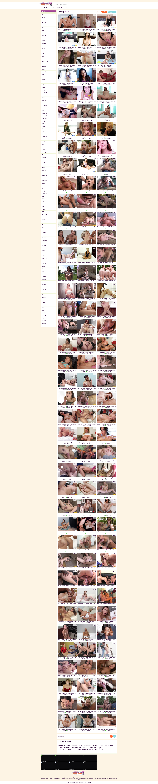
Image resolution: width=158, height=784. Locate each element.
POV (43, 58)
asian (90, 751)
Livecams (61, 7)
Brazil (43, 292)
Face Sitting (44, 193)
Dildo (43, 144)
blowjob (85, 747)
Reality (43, 97)
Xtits (84, 48)
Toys (43, 103)
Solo (43, 74)
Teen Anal (44, 118)
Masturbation (45, 61)
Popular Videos (44, 1)
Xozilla (83, 30)
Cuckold (44, 261)
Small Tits (44, 71)
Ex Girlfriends (45, 248)
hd (60, 747)
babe (111, 749)
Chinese (44, 323)
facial (101, 749)
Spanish (44, 250)
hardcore (74, 745)
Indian (43, 255)
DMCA (89, 782)
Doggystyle (44, 115)
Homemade (44, 77)
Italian (43, 294)
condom (69, 749)
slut (63, 749)
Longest (113, 11)
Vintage (44, 198)
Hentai (43, 224)
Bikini (43, 274)
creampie (94, 749)
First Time (44, 320)
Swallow (44, 284)
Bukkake (44, 297)
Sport (43, 307)
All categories (45, 325)
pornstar (60, 751)
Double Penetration (46, 217)
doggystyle (86, 749)
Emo (43, 206)
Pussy (43, 33)
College (44, 191)
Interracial (44, 82)
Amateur (44, 35)
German (44, 266)
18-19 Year (44, 167)
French (43, 300)
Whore (43, 165)
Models (54, 7)
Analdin (64, 30)
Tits (43, 14)
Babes (43, 27)
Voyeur (43, 209)
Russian (43, 185)
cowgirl (77, 749)
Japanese (44, 105)
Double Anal (45, 235)
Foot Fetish (44, 240)
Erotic (43, 219)
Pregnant (44, 318)
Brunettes (44, 38)
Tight (43, 211)
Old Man (44, 302)
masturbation (87, 745)
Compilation (45, 160)
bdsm (65, 751)
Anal (43, 53)
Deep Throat (45, 51)
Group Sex (44, 136)
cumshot (62, 745)
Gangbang (44, 175)
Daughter (44, 245)
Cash (43, 310)
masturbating (76, 747)
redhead (105, 747)
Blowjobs (44, 25)
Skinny (43, 121)
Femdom (44, 263)
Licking (43, 69)
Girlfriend (44, 157)
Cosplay (44, 279)
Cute (43, 196)
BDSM (43, 173)
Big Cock (44, 48)
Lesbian (43, 84)
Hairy (43, 154)
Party (43, 253)
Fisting (43, 268)
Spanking (44, 147)
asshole (71, 751)
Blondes (44, 43)
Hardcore (44, 22)
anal (80, 745)
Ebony (43, 110)
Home (44, 7)
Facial (43, 108)
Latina (43, 64)
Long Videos (58, 1)
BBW (43, 95)
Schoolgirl (44, 258)
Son (43, 123)
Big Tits (43, 17)
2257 (86, 782)
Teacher (44, 276)
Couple (43, 201)
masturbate (66, 747)
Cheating (44, 170)
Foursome (44, 281)
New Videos (51, 1)
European (44, 178)
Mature (43, 79)
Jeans (43, 305)
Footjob (43, 271)
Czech (43, 149)
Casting (44, 232)
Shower (43, 204)
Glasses (44, 222)
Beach (43, 313)
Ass (43, 20)
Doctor (43, 287)
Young (43, 90)
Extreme (44, 315)
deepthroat (92, 747)
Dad (43, 243)
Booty (43, 230)
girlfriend (83, 751)
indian (106, 745)
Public (43, 131)
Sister (43, 227)
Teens (43, 40)
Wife (43, 139)
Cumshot (44, 45)
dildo (68, 745)
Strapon (44, 289)
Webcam (44, 134)
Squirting (44, 141)
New (109, 11)
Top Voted (104, 11)
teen (100, 747)
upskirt (106, 749)
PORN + (67, 7)
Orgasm (44, 162)
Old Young (44, 180)
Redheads (44, 113)
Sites (49, 7)
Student (44, 237)
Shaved (43, 126)
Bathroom (44, 214)
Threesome (44, 92)
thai (77, 751)
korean (95, 745)
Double (43, 183)
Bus (43, 30)
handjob (101, 745)
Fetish (43, 87)
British (43, 188)
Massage (44, 152)
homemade (111, 747)
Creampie (44, 100)
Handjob (44, 66)
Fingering (44, 128)
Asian (43, 56)
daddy (111, 745)
